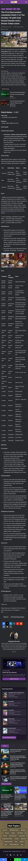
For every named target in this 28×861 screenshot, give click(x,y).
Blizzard (7, 833)
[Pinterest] (17, 623)
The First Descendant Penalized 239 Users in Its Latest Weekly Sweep (17, 94)
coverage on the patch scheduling (17, 71)
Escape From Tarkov (7, 838)
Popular (13, 746)
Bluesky (24, 610)
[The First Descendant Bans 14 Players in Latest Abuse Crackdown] (7, 790)
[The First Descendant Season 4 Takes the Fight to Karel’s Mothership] (5, 102)
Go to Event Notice (10, 213)
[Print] (10, 626)
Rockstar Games (9, 841)
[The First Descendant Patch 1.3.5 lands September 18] (21, 806)
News (3, 9)
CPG (24, 851)
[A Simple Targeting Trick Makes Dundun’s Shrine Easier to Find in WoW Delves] (5, 772)
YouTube (5, 612)
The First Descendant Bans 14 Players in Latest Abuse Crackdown (7, 796)
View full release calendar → (9, 737)
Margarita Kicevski (6, 26)
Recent (5, 746)
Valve (6, 844)
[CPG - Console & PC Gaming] (14, 2)
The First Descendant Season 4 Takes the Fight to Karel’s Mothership (17, 103)
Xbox (18, 9)
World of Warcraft (14, 844)
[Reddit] (21, 623)
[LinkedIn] (10, 623)
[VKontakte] (3, 626)
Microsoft (23, 838)
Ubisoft (22, 841)
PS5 (14, 9)
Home (3, 5)
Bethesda (23, 830)
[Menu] (2, 2)
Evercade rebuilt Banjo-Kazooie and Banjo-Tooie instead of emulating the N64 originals (17, 764)
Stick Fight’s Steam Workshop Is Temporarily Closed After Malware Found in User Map (18, 757)
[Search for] (26, 2)
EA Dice (5, 835)
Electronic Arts (13, 835)
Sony (16, 841)
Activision (4, 830)
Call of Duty (20, 833)
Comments (22, 746)
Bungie (13, 833)
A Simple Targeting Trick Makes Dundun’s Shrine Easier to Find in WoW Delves (18, 771)
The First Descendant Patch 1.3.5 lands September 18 (20, 813)
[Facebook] (3, 623)
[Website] (13, 652)
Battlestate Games (14, 830)
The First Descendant (18, 617)
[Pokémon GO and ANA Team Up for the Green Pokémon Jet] (5, 751)
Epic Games (22, 835)
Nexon (6, 617)
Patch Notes (8, 5)
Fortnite (17, 838)
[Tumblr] (14, 623)
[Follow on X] (11, 26)
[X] (7, 623)
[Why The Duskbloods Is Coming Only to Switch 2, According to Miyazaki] (5, 779)
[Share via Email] (7, 626)
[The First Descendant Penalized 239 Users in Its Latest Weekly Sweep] (5, 94)
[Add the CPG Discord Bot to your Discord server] (14, 664)
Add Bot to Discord (14, 678)
